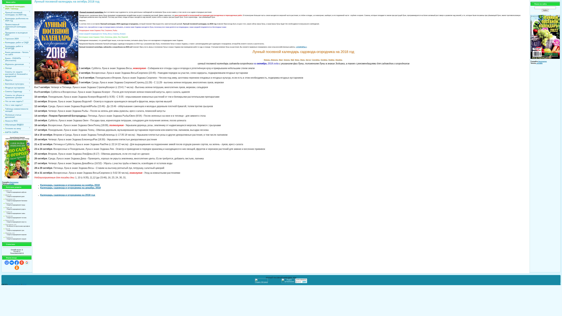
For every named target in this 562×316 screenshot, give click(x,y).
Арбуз (7, 191)
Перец (7, 203)
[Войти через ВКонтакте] (12, 262)
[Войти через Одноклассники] (17, 268)
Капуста (8, 220)
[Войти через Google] (26, 262)
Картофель (9, 224)
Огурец (8, 237)
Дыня (7, 195)
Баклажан (8, 199)
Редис (7, 207)
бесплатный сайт (14, 284)
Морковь (8, 233)
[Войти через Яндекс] (21, 262)
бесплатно (14, 182)
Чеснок (8, 216)
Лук (6, 229)
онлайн (11, 184)
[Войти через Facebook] (16, 262)
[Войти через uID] (7, 262)
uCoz (24, 284)
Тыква (7, 212)
